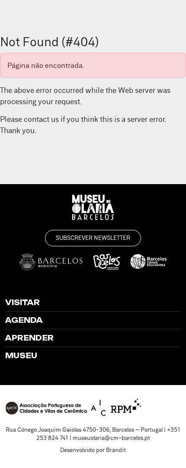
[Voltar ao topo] (168, 449)
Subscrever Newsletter (93, 237)
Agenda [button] (24, 320)
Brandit (116, 449)
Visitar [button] (22, 302)
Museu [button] (21, 355)
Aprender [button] (29, 338)
